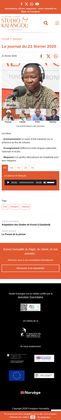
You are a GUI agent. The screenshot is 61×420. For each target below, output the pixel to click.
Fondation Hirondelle (38, 408)
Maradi (25, 206)
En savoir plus (44, 417)
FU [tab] (18, 168)
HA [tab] (11, 168)
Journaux (17, 39)
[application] (30, 182)
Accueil (6, 39)
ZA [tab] (25, 168)
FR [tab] (4, 168)
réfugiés (14, 206)
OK (32, 417)
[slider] (51, 182)
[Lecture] (8, 182)
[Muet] (44, 182)
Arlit (5, 206)
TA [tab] (32, 168)
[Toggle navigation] (57, 23)
